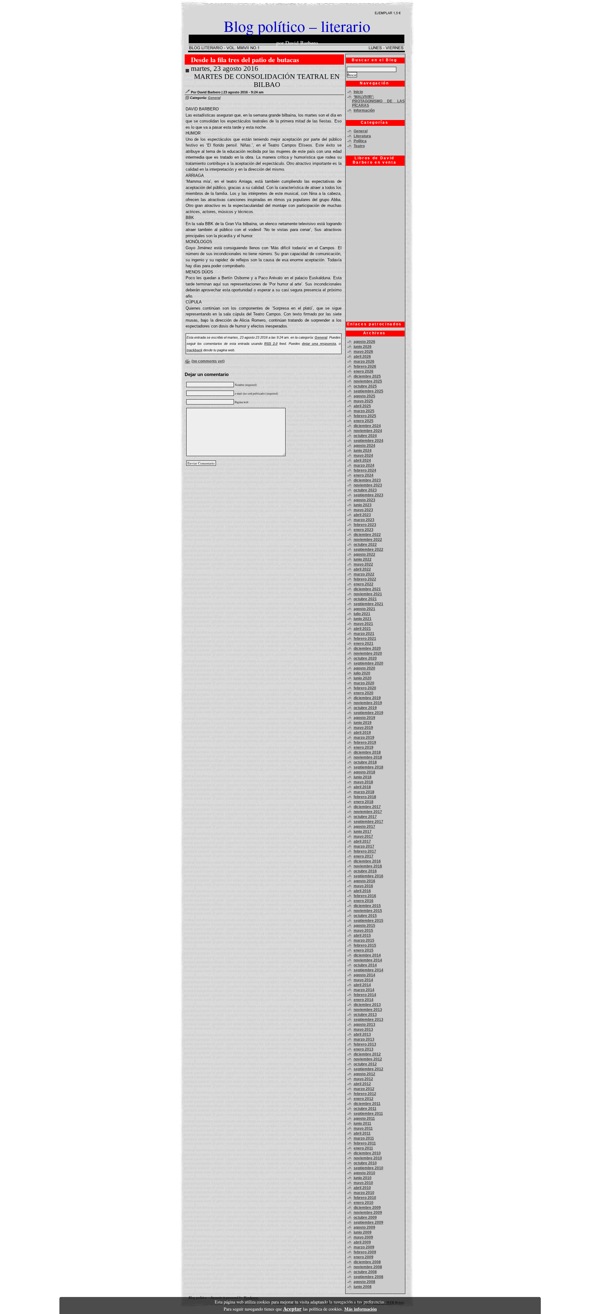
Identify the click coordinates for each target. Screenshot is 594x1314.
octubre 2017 (365, 817)
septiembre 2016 (368, 876)
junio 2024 (363, 450)
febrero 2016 (365, 896)
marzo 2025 (364, 411)
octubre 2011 (365, 1108)
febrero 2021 (365, 638)
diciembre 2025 (367, 376)
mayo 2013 (363, 1029)
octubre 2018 (365, 762)
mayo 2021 (363, 624)
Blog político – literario (297, 25)
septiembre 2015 (368, 920)
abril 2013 (362, 1034)
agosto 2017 (364, 826)
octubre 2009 (365, 1217)
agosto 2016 (364, 881)
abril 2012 (362, 1084)
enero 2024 (363, 475)
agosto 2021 (364, 609)
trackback (194, 350)
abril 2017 (362, 841)
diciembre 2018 (367, 752)
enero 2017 (363, 856)
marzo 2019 (364, 737)
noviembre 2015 (368, 911)
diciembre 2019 (367, 698)
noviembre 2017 (368, 812)
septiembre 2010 (368, 1168)
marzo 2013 (364, 1039)
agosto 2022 (364, 554)
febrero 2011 (365, 1143)
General (214, 98)
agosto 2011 (364, 1118)
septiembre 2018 (368, 767)
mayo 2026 (363, 351)
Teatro (359, 146)
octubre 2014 (365, 965)
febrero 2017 (365, 851)
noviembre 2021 (368, 594)
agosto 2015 (364, 925)
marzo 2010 (364, 1193)
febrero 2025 (365, 416)
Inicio (358, 92)
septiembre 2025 (368, 391)
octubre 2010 (365, 1163)
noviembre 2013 (368, 1010)
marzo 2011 (364, 1138)
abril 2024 (362, 460)
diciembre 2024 (367, 426)
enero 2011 (363, 1148)
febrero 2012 (365, 1094)
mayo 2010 (363, 1183)
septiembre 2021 (368, 604)
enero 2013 (363, 1049)
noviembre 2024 (368, 431)
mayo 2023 (363, 510)
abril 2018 (362, 787)
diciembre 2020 (367, 648)
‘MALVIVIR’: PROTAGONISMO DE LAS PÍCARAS (378, 101)
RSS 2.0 (271, 343)
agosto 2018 (364, 772)
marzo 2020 (364, 683)
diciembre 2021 (367, 589)
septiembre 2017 (368, 822)
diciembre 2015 (367, 906)
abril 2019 (362, 732)
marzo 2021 (364, 633)
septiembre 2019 (368, 713)
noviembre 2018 (368, 757)
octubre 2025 (365, 386)
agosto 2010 (364, 1173)
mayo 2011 (363, 1128)
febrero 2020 (365, 688)
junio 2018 (363, 777)
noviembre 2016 (368, 866)
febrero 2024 (365, 470)
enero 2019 (363, 747)
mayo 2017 (363, 836)
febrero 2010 (365, 1198)
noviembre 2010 (368, 1158)
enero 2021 (363, 643)
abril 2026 (362, 356)
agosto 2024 (364, 445)
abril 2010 (362, 1188)
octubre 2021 (365, 599)
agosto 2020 (364, 668)
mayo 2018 (363, 782)
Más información (360, 1309)
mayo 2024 (363, 455)
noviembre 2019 (368, 703)
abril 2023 (362, 515)
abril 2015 (362, 935)
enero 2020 (363, 693)
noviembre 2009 (368, 1212)
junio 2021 (363, 619)
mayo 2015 (363, 930)
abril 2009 (362, 1242)
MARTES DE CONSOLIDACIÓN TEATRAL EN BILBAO (267, 80)
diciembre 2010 (367, 1153)
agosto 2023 (364, 500)
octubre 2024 (365, 436)
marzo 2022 (364, 574)
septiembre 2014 (368, 970)
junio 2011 (362, 1123)
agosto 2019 (364, 718)
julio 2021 (362, 614)
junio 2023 (363, 505)
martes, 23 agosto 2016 (224, 68)
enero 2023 (363, 530)
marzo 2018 (364, 792)
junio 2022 (363, 559)
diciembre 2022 (367, 535)
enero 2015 (363, 950)
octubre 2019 (365, 708)
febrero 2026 (365, 366)
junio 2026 (363, 347)
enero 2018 (363, 802)
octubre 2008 (365, 1272)
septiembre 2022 (368, 549)
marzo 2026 (364, 361)
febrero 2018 (365, 797)
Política (360, 141)
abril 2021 (362, 629)
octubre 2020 (365, 658)
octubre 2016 (365, 871)
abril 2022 (362, 569)
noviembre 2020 (368, 653)
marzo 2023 (364, 520)
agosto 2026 (364, 342)
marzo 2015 (364, 940)
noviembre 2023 (368, 485)
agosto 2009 (364, 1227)
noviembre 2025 (368, 381)
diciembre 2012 (367, 1054)
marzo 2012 (364, 1089)
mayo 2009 (363, 1237)
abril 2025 (362, 406)
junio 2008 (363, 1287)
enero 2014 (363, 1000)
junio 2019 (363, 723)
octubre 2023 (365, 490)
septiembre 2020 (368, 663)
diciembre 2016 (367, 861)
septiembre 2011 (368, 1113)
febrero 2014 (365, 995)
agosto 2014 (364, 975)
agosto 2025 (364, 396)
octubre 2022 (365, 544)
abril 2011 (362, 1133)
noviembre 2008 (368, 1267)
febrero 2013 (365, 1044)
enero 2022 (363, 584)
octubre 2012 (365, 1064)
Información (364, 110)
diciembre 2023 (367, 480)
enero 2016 (363, 901)
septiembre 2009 (368, 1222)
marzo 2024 (364, 465)
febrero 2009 (365, 1252)
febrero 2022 (365, 579)
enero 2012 (363, 1099)
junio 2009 (363, 1232)
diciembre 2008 (367, 1262)
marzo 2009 (364, 1247)
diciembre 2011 (367, 1104)
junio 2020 (363, 678)
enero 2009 (363, 1257)
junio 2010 (363, 1178)
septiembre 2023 (368, 495)
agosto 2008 (364, 1282)
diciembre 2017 (367, 807)
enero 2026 (363, 371)
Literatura (362, 136)
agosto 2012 (364, 1074)
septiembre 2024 (368, 441)
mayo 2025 (363, 401)
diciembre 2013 (367, 1005)
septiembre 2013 (368, 1019)
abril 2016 (362, 891)
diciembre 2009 (367, 1207)
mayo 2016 (363, 886)
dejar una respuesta (319, 343)
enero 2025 (363, 421)
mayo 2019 (363, 727)
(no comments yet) (208, 361)
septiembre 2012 (368, 1069)
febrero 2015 (365, 945)
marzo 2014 (364, 990)
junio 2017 (363, 831)
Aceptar (292, 1308)
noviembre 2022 (368, 539)
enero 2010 (363, 1203)
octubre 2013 (365, 1014)
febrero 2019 (365, 742)
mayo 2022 (363, 564)
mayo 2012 (363, 1079)
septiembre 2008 (368, 1277)
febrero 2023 (365, 525)
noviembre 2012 (368, 1059)
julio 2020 (362, 673)
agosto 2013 (364, 1024)
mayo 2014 (363, 980)
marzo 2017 (364, 846)
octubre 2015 (365, 916)
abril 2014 (362, 985)
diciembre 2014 (367, 955)
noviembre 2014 (368, 960)
